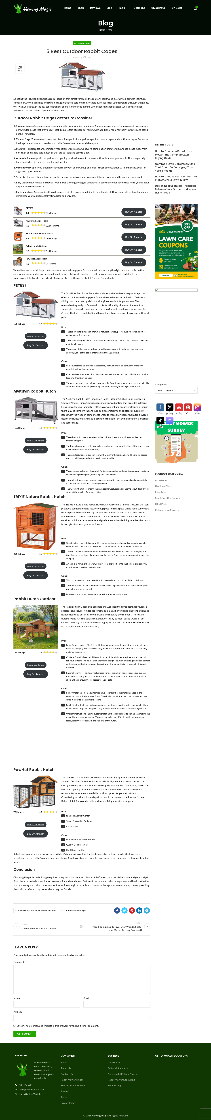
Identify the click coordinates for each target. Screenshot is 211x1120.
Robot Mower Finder (72, 1079)
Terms (64, 1096)
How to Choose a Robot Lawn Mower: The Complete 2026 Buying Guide (173, 155)
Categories (161, 384)
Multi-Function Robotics (168, 498)
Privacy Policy (68, 1102)
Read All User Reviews (35, 336)
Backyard (84, 43)
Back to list (82, 926)
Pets (110, 30)
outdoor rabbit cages (75, 910)
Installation (161, 492)
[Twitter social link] (124, 910)
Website (17, 1011)
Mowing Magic (100, 1115)
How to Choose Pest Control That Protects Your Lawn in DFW (176, 178)
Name (17, 998)
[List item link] (35, 1085)
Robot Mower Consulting (121, 1079)
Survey (64, 1091)
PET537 (29, 208)
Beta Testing (114, 1085)
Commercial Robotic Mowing (123, 1073)
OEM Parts (161, 503)
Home (102, 30)
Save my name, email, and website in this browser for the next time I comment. (58, 1025)
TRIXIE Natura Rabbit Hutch (39, 233)
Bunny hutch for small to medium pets (36, 910)
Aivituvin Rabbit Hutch (37, 220)
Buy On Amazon (134, 211)
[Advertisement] (81, 744)
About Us (66, 1068)
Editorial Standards (118, 1068)
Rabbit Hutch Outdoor (36, 246)
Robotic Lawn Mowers (167, 509)
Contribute (114, 1062)
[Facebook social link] (117, 910)
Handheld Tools (163, 486)
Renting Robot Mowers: (73, 1085)
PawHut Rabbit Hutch (36, 258)
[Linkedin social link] (139, 910)
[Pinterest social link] (132, 910)
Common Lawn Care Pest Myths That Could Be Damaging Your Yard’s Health (175, 167)
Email (87, 998)
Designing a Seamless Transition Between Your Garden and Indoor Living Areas (176, 189)
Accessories (161, 480)
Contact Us (67, 1073)
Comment (19, 961)
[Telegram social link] (147, 910)
